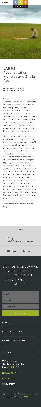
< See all (20, 230)
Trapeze (28, 397)
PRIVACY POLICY (10, 373)
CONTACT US (8, 378)
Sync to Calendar (24, 242)
